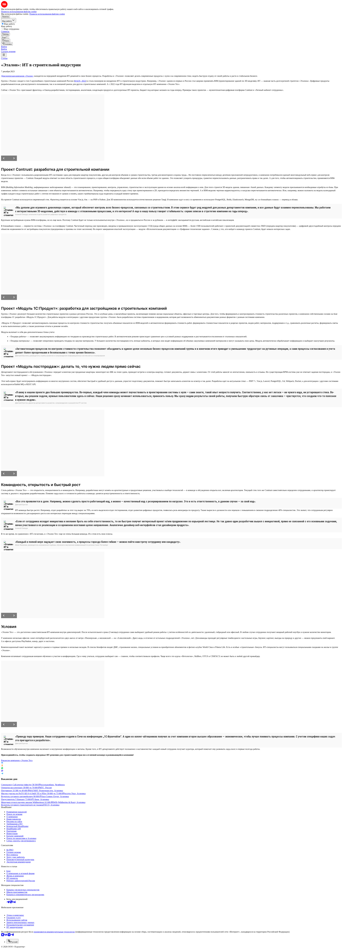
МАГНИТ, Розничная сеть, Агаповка (46, 790)
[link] (5, 40)
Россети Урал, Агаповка (75, 793)
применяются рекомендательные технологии (54, 932)
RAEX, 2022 (80, 81)
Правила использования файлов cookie (47, 14)
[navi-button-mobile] (3, 55)
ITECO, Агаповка (51, 805)
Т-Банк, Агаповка (41, 799)
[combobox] (12, 941)
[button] (4, 47)
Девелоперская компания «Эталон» (17, 76)
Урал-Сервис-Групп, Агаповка (55, 796)
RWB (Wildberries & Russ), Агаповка (68, 802)
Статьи (4, 58)
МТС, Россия (46, 787)
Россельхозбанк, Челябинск (52, 785)
